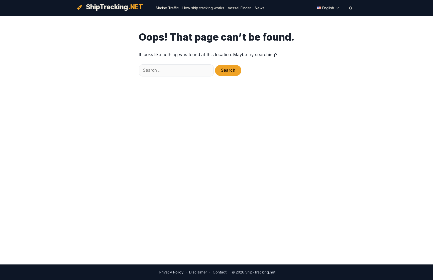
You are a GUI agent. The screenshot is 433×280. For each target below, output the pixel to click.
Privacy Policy (171, 272)
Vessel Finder (239, 8)
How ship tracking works (203, 8)
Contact (220, 272)
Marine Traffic (167, 8)
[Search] (351, 8)
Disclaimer (198, 272)
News (260, 8)
